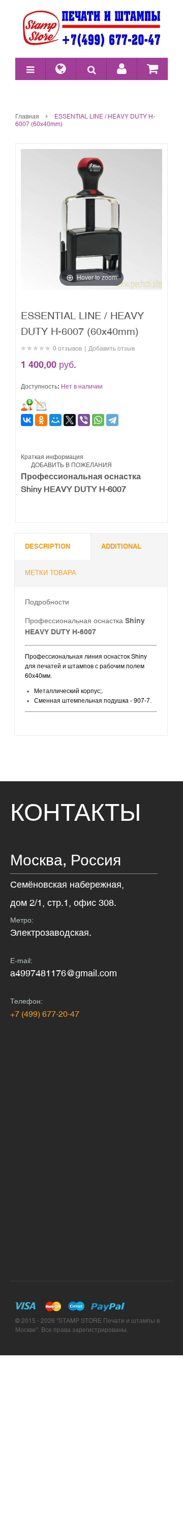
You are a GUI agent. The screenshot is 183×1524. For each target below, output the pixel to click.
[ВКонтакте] (27, 420)
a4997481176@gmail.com (63, 973)
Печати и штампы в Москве (91, 29)
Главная (27, 116)
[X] (70, 420)
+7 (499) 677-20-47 (44, 1013)
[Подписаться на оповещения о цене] (41, 405)
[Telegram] (112, 420)
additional (121, 546)
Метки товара (50, 573)
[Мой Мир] (55, 420)
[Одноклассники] (41, 420)
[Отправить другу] (27, 405)
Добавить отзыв (111, 348)
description (47, 546)
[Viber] (84, 420)
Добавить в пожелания (71, 465)
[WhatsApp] (98, 420)
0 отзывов (67, 348)
